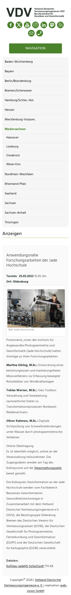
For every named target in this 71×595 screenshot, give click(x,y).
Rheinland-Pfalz (15, 184)
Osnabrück (13, 155)
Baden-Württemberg (19, 61)
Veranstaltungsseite (48, 468)
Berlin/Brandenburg (18, 81)
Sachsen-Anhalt (15, 212)
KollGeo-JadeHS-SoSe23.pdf (25, 566)
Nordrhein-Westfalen (19, 174)
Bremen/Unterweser (18, 90)
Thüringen (12, 222)
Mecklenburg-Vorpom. (20, 119)
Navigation (35, 48)
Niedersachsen (15, 129)
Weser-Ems (13, 164)
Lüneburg (12, 146)
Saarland (10, 193)
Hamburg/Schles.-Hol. (19, 100)
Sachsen (10, 203)
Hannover (12, 137)
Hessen (9, 110)
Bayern (9, 71)
